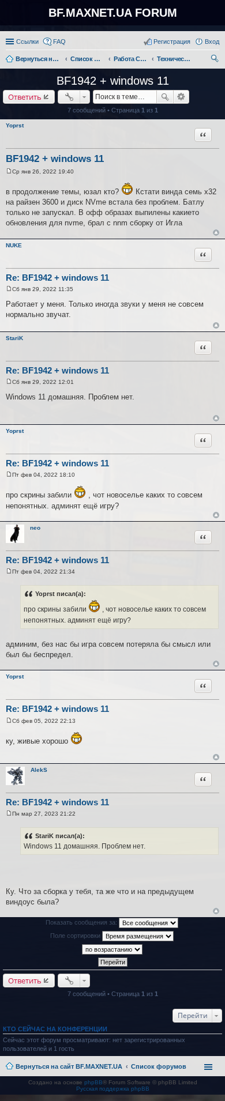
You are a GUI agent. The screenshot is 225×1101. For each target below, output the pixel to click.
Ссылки (27, 41)
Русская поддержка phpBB (112, 1088)
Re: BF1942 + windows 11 (57, 277)
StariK (14, 338)
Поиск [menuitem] (215, 60)
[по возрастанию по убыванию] (112, 949)
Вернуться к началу (216, 232)
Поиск (165, 97)
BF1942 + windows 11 (113, 80)
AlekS (39, 770)
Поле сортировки (76, 935)
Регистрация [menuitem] (171, 41)
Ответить (25, 97)
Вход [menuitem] (212, 41)
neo (35, 528)
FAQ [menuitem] (59, 41)
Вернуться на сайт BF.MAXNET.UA (69, 1066)
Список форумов (158, 1066)
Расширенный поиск (181, 97)
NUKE (14, 245)
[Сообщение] (9, 171)
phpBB (93, 1082)
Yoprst (15, 125)
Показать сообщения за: (82, 922)
